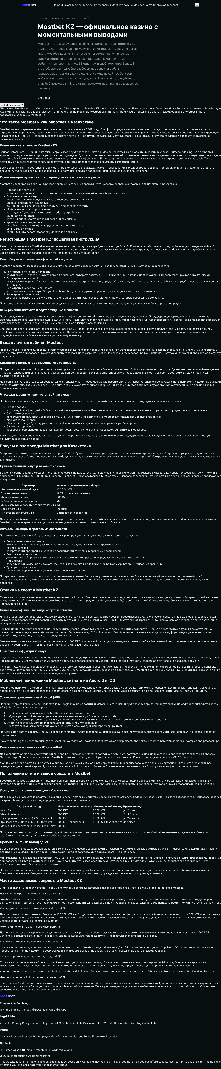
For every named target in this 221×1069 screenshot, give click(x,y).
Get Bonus (44, 97)
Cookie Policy (38, 1023)
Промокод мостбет (95, 741)
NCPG (61, 1009)
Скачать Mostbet (72, 4)
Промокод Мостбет (165, 4)
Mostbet (107, 152)
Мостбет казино (94, 971)
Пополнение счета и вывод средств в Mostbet (164, 111)
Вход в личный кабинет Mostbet (152, 108)
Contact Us (149, 1023)
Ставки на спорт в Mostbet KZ (35, 111)
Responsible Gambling (127, 1023)
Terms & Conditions (60, 1023)
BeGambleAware (43, 1009)
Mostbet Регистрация (97, 4)
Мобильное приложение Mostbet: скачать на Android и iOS (94, 111)
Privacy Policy (21, 1023)
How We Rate (105, 1023)
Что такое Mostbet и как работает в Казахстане (31, 108)
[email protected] (36, 1049)
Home (56, 4)
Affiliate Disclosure (84, 1023)
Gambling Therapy (18, 1009)
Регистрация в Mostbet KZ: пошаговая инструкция (97, 108)
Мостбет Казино (122, 4)
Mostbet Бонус (142, 4)
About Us (5, 1023)
